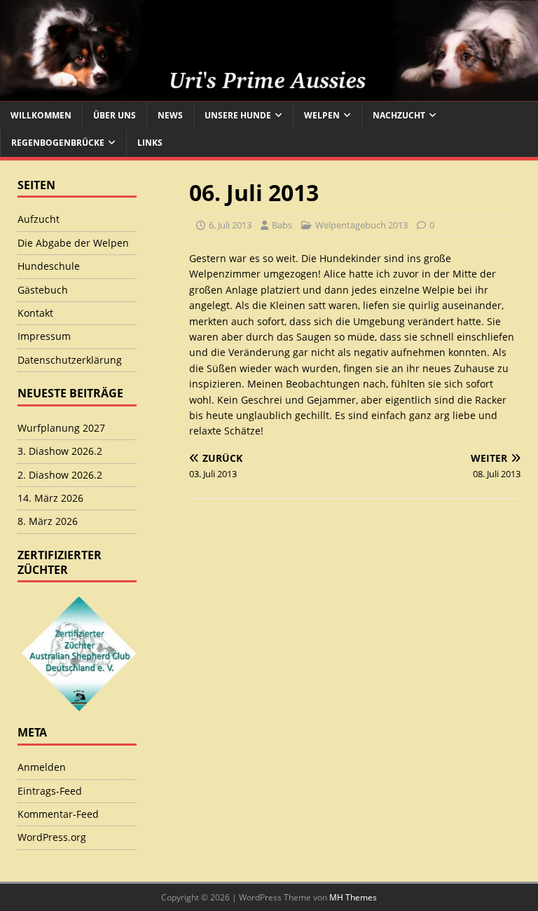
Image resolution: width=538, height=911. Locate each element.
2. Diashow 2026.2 (60, 474)
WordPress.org (52, 837)
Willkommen (41, 115)
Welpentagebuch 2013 (361, 225)
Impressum (44, 336)
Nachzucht (399, 115)
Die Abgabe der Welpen (73, 242)
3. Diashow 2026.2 (60, 451)
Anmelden (42, 767)
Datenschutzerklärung (70, 360)
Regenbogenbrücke (57, 143)
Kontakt (35, 313)
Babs (282, 225)
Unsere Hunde (238, 115)
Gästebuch (43, 289)
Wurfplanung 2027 (61, 427)
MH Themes (353, 897)
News (170, 115)
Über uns (114, 115)
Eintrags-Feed (50, 790)
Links (150, 143)
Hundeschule (49, 266)
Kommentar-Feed (58, 814)
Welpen (322, 115)
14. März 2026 (50, 498)
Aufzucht (39, 219)
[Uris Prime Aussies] (269, 93)
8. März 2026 (48, 521)
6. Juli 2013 (230, 225)
